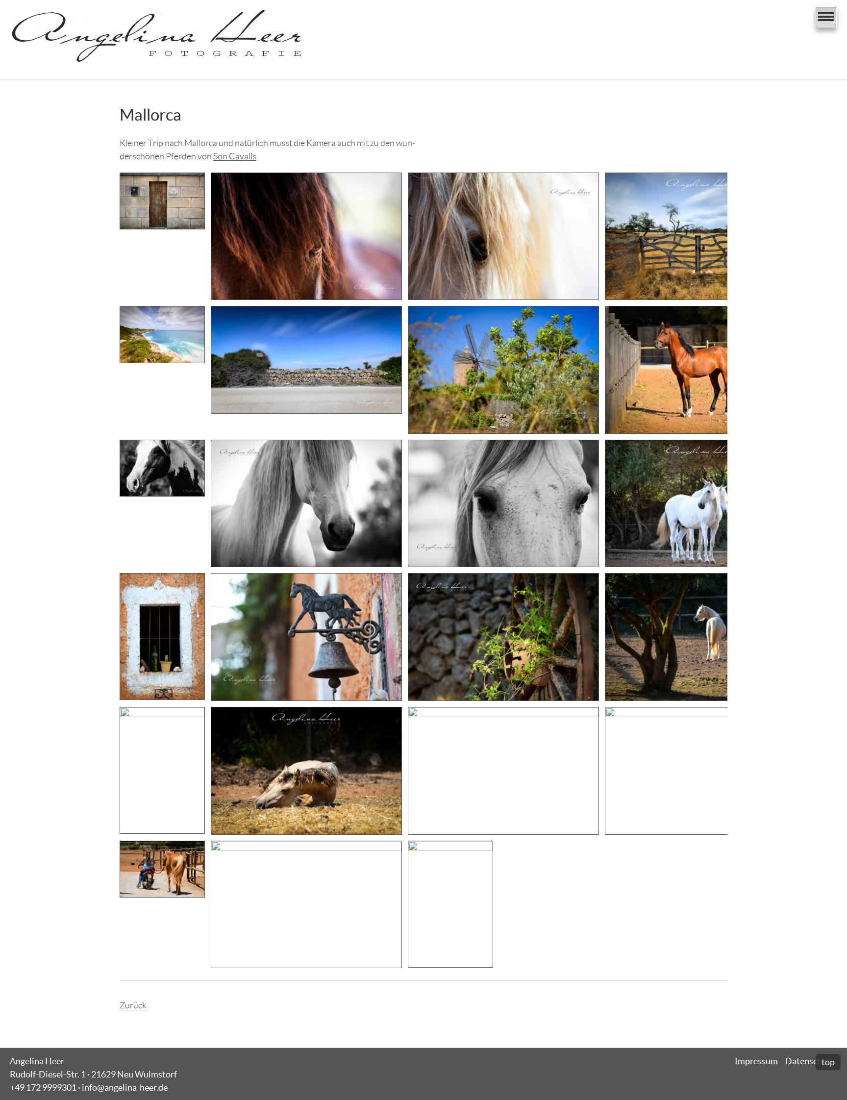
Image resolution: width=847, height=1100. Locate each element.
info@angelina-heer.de (125, 1087)
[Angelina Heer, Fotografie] (157, 35)
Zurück (133, 1005)
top (828, 1062)
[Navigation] (826, 17)
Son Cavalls (234, 156)
